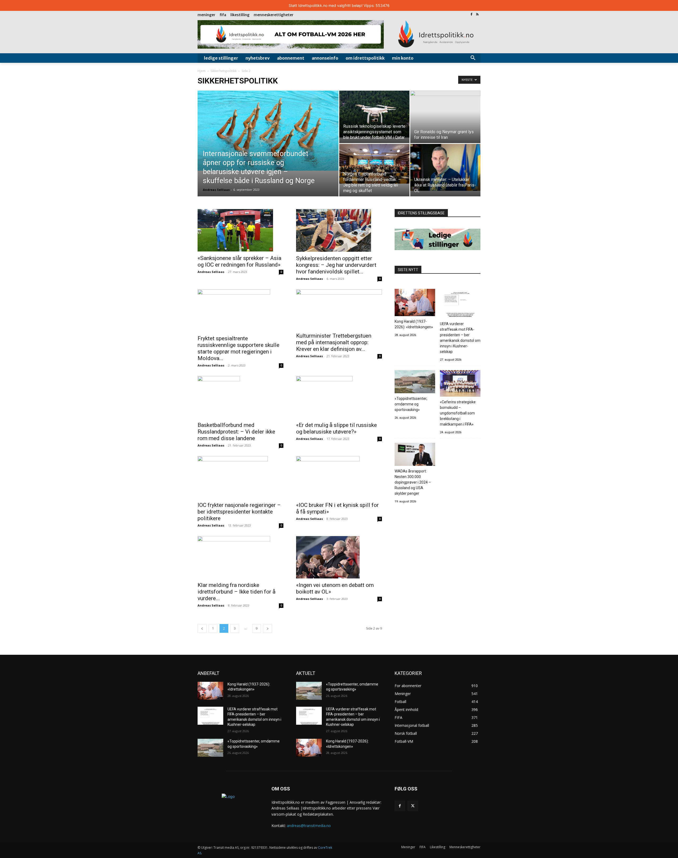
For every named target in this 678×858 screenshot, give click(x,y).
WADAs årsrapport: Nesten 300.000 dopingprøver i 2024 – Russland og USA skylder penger (413, 482)
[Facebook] (471, 15)
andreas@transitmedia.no (309, 825)
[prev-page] (202, 628)
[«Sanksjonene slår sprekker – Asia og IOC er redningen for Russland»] (240, 230)
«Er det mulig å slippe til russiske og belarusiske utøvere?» (336, 428)
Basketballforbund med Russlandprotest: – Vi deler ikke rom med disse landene (236, 431)
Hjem (202, 71)
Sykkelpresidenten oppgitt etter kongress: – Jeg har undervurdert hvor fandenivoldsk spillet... (336, 265)
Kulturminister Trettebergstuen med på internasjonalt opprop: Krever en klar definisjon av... (333, 342)
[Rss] (477, 15)
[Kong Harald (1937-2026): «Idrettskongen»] (415, 303)
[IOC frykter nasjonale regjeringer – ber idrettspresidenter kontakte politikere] (240, 477)
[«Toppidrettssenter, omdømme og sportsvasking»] (415, 382)
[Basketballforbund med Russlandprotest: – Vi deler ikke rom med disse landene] (240, 397)
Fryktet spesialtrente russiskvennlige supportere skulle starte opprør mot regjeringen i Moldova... (238, 348)
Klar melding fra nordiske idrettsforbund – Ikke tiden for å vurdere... (236, 592)
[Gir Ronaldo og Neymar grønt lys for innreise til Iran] (445, 109)
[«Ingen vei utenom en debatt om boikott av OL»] (339, 557)
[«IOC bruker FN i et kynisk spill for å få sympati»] (339, 477)
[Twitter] (413, 806)
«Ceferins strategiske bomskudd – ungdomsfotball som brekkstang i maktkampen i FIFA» (458, 413)
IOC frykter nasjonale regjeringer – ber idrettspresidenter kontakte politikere (239, 511)
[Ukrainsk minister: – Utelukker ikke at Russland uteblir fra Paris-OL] (445, 167)
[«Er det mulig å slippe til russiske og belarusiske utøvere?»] (339, 397)
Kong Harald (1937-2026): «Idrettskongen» (414, 324)
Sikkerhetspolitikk (224, 71)
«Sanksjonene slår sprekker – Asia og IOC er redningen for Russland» (239, 261)
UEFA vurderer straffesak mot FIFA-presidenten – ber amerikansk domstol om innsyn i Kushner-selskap (460, 338)
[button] (473, 58)
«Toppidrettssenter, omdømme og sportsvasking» (411, 404)
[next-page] (267, 628)
